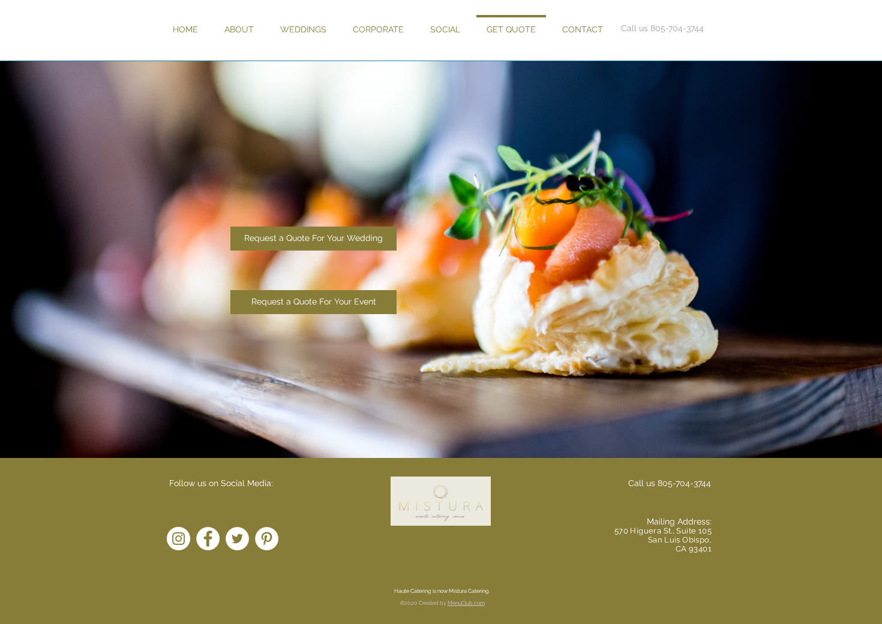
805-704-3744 (684, 483)
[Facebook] (208, 538)
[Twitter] (237, 538)
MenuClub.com (466, 603)
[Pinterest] (266, 538)
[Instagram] (178, 538)
